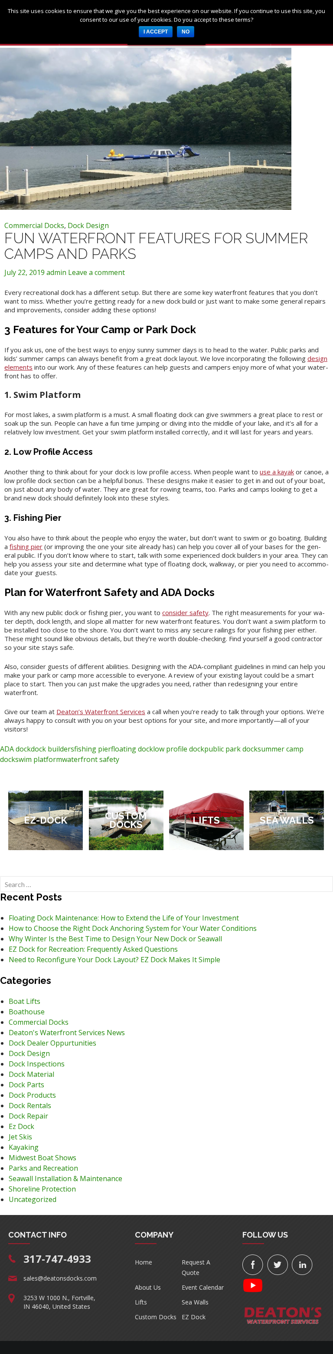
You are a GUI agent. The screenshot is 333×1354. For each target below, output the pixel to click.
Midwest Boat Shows (42, 1157)
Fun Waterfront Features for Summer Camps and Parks (156, 246)
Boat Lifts (24, 1001)
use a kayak (277, 471)
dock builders (52, 749)
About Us (148, 1287)
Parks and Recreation (43, 1168)
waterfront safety (90, 759)
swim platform (38, 759)
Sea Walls (195, 1302)
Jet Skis (20, 1137)
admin (56, 272)
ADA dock (15, 749)
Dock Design (88, 225)
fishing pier (26, 546)
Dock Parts (26, 1084)
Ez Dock (21, 1126)
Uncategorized (32, 1199)
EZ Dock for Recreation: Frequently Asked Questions (93, 949)
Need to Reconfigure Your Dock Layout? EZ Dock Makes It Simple (114, 959)
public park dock (231, 749)
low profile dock (178, 749)
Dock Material (31, 1074)
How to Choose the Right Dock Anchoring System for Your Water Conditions (133, 928)
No (185, 32)
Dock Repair (28, 1116)
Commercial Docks (34, 225)
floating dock (132, 749)
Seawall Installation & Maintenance (65, 1178)
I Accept (156, 32)
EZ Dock (194, 1317)
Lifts (141, 1302)
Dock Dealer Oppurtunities (52, 1043)
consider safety (185, 612)
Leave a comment (96, 272)
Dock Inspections (37, 1064)
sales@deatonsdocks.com (60, 1278)
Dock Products (32, 1095)
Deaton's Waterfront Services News (67, 1032)
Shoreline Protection (42, 1189)
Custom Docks (155, 1317)
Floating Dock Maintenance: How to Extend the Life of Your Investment (124, 918)
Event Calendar (203, 1287)
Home (143, 1262)
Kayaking (24, 1147)
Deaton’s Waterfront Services (100, 711)
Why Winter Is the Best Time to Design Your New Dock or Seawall (115, 938)
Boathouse (27, 1011)
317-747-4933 (57, 1258)
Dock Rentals (30, 1105)
